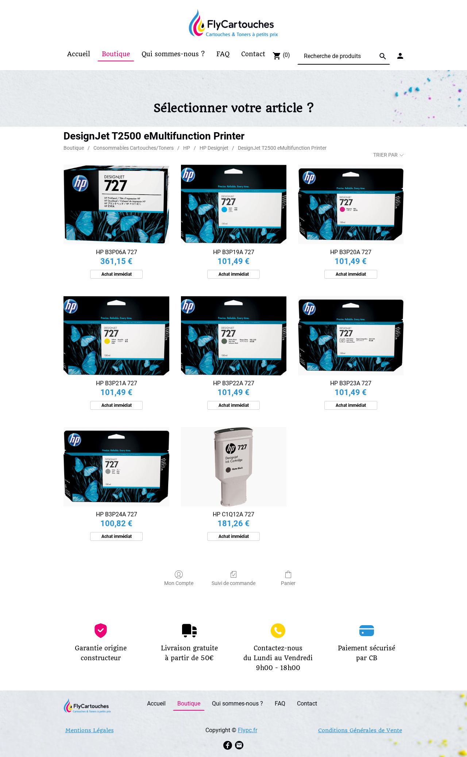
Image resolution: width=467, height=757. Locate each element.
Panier (288, 583)
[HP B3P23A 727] (351, 335)
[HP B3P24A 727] (116, 466)
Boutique (73, 148)
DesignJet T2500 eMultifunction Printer (282, 148)
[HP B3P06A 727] (116, 204)
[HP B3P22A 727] (233, 335)
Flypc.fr (247, 730)
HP (186, 148)
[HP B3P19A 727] (233, 204)
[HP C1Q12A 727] (233, 466)
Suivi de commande (233, 583)
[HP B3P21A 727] (116, 335)
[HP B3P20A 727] (351, 204)
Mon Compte (178, 583)
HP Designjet (214, 148)
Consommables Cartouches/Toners (133, 148)
